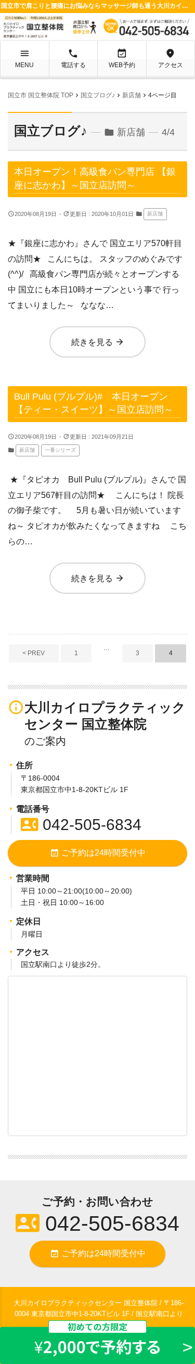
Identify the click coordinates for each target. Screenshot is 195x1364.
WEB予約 (122, 58)
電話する (73, 58)
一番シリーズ (60, 450)
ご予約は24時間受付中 (98, 853)
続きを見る (97, 342)
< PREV (33, 653)
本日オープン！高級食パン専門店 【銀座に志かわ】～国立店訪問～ (95, 178)
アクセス (170, 58)
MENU (24, 58)
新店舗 (155, 213)
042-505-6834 (81, 824)
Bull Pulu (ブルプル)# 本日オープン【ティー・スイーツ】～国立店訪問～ (93, 403)
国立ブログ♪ (50, 131)
